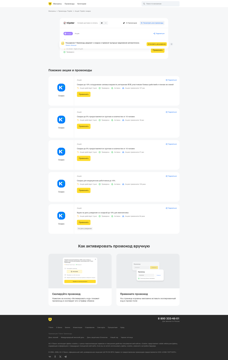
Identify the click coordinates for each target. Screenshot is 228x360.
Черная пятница (127, 337)
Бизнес (67, 327)
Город (122, 327)
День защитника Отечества (97, 337)
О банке (59, 327)
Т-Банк (50, 327)
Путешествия (112, 327)
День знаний (53, 337)
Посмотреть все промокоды (153, 23)
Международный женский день (72, 337)
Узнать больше (71, 45)
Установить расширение (157, 44)
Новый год (114, 337)
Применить (158, 50)
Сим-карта (101, 327)
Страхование (89, 327)
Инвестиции (77, 327)
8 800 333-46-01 (169, 318)
